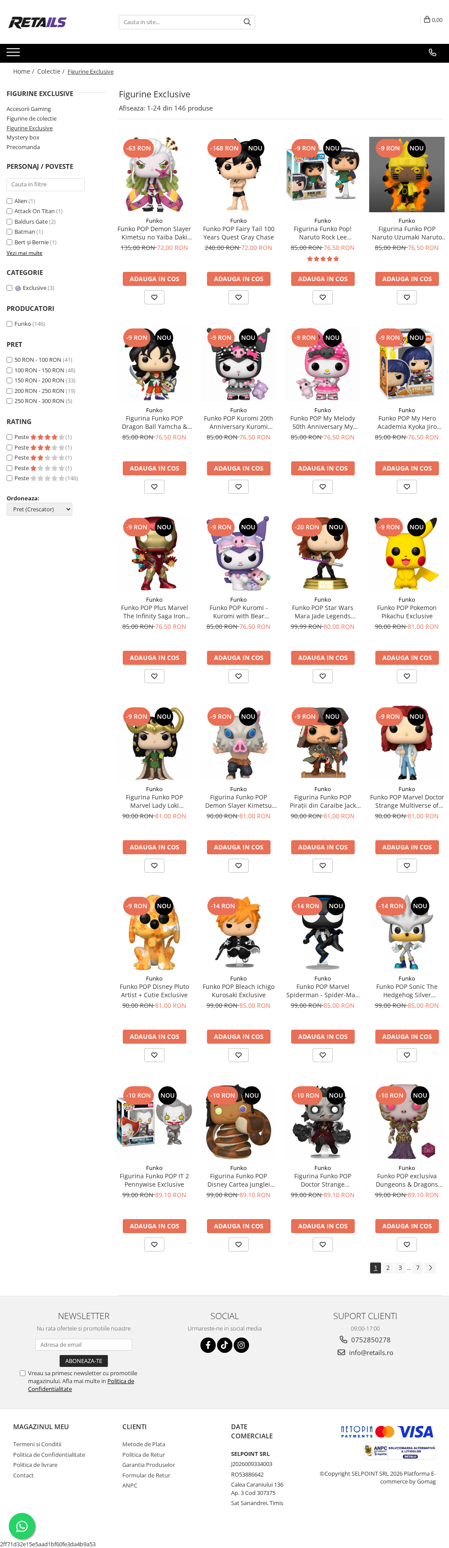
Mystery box (23, 137)
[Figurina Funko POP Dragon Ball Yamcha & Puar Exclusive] (154, 364)
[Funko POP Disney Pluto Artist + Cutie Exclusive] (154, 932)
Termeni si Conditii (37, 1444)
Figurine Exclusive (30, 128)
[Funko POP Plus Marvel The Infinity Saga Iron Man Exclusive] (154, 553)
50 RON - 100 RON (37, 360)
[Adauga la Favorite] (154, 297)
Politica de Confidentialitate (49, 1455)
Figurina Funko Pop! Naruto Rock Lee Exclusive (323, 233)
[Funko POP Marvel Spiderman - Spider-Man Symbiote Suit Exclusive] (322, 932)
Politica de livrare (35, 1465)
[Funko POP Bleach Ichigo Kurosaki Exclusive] (238, 932)
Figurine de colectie (32, 118)
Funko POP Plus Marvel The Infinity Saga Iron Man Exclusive (154, 611)
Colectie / (51, 71)
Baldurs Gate (31, 221)
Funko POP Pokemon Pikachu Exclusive (407, 611)
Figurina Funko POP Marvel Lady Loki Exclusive (154, 801)
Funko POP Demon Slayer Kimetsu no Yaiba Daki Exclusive (154, 233)
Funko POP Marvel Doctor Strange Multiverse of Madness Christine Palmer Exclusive (407, 801)
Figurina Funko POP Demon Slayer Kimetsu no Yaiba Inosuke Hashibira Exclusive (238, 801)
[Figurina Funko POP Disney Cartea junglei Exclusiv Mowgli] (238, 1121)
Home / (24, 71)
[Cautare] (247, 22)
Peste (22, 437)
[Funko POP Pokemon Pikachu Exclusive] (407, 553)
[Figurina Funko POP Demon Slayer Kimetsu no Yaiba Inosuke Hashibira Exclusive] (238, 743)
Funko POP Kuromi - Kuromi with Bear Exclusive (239, 611)
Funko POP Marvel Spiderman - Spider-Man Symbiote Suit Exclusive (322, 990)
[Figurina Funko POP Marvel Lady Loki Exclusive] (154, 743)
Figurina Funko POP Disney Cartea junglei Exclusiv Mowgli (238, 1180)
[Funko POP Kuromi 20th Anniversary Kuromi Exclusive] (238, 364)
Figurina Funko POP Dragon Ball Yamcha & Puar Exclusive (154, 422)
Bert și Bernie (32, 242)
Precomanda (23, 147)
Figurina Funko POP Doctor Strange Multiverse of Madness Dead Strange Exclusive (323, 1180)
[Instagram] (241, 1345)
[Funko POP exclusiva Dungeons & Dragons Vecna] (407, 1121)
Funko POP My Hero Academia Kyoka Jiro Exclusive (407, 422)
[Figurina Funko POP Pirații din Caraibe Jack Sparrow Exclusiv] (322, 743)
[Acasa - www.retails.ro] (50, 22)
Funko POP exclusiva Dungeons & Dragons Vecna (407, 1180)
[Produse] (14, 54)
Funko (22, 324)
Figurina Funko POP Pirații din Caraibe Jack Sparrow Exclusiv (323, 801)
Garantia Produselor (148, 1465)
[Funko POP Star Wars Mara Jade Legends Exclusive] (322, 553)
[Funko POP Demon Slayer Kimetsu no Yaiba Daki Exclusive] (154, 174)
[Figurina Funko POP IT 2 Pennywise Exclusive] (154, 1121)
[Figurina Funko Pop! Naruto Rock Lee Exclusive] (322, 174)
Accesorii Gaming (29, 109)
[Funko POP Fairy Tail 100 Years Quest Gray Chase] (238, 174)
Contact (23, 1475)
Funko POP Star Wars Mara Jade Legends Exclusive (322, 611)
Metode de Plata (143, 1444)
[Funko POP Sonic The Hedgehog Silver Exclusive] (407, 932)
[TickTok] (224, 1345)
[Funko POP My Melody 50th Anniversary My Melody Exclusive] (322, 364)
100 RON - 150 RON (39, 370)
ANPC (129, 1485)
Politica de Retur (143, 1455)
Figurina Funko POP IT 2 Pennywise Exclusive (154, 1180)
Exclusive (34, 288)
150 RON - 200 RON (39, 380)
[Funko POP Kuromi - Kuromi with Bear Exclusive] (238, 553)
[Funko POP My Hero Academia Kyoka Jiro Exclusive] (407, 364)
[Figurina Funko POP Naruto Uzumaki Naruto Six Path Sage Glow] (407, 174)
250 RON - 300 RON (39, 401)
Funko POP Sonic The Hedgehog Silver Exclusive (407, 990)
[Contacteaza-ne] (432, 52)
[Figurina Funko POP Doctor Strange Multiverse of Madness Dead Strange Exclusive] (322, 1121)
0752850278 (370, 1339)
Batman (25, 231)
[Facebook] (208, 1345)
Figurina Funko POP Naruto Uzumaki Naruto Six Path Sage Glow (407, 233)
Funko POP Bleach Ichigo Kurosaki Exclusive (238, 990)
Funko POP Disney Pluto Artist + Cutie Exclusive (154, 990)
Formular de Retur (146, 1475)
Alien (21, 201)
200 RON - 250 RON (39, 391)
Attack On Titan (35, 211)
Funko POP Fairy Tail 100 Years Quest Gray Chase (238, 233)
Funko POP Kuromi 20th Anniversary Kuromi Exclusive (238, 422)
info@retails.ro (370, 1352)
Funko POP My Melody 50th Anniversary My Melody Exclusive (322, 422)
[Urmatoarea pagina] (430, 1268)
